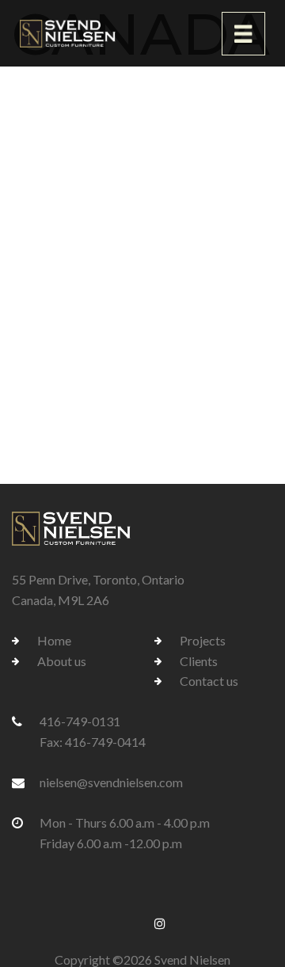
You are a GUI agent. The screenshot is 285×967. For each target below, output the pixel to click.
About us (61, 660)
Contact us (209, 680)
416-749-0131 (80, 721)
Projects (203, 640)
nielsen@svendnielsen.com (111, 782)
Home (54, 640)
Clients (199, 660)
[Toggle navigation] (243, 33)
